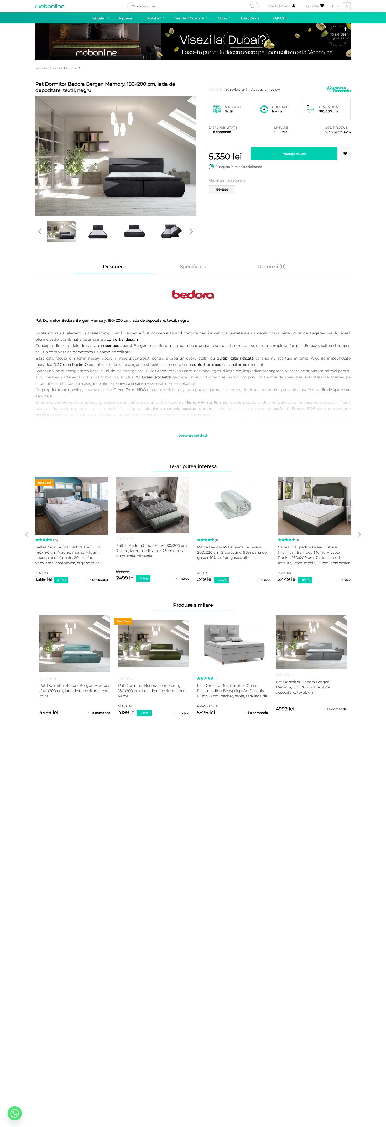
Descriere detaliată (193, 435)
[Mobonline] (49, 6)
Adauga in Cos (294, 154)
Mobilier (41, 68)
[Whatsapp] (15, 1113)
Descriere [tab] (114, 266)
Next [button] (192, 231)
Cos (340, 6)
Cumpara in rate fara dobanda (238, 167)
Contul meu (279, 6)
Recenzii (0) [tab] (272, 266)
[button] (345, 153)
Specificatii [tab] (193, 266)
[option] (61, 231)
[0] (313, 6)
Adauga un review (265, 89)
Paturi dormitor (64, 68)
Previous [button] (39, 231)
